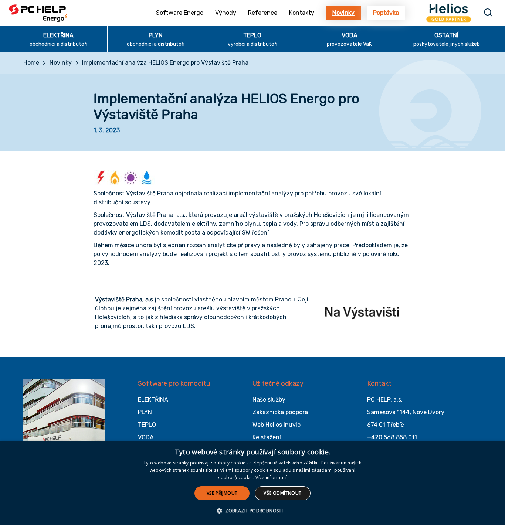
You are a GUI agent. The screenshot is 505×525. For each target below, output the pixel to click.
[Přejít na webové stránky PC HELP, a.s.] (64, 416)
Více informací (271, 477)
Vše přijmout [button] (222, 493)
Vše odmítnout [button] (282, 493)
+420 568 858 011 (392, 437)
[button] (252, 511)
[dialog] (252, 483)
